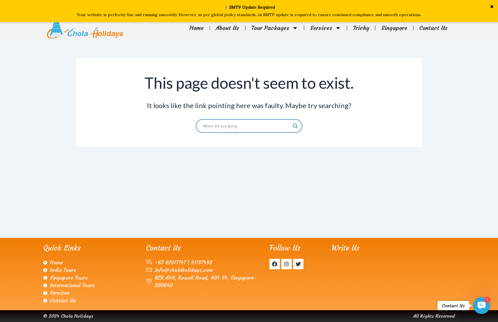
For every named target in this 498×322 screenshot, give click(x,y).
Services (321, 27)
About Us (227, 27)
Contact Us (433, 27)
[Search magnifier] (295, 126)
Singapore (394, 27)
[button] (481, 305)
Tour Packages (270, 27)
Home (197, 27)
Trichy (361, 27)
